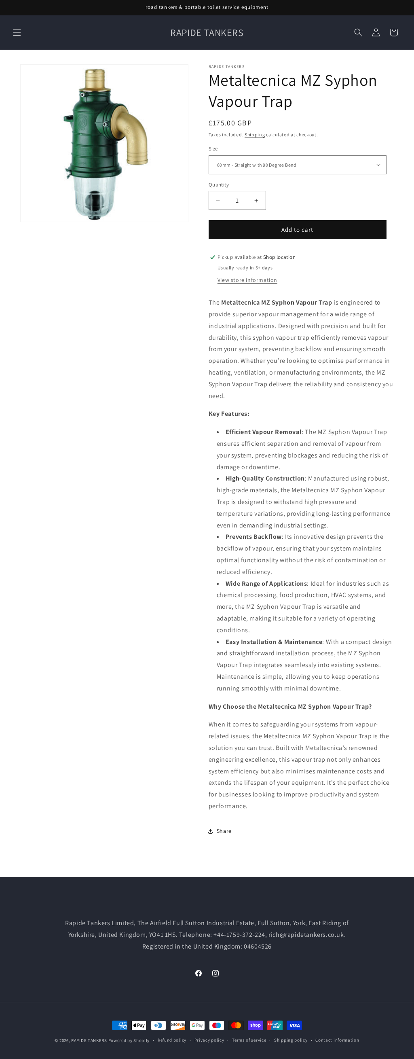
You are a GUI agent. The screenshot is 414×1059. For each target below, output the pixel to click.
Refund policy (172, 1040)
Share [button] (224, 830)
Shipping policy (291, 1040)
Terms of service (249, 1040)
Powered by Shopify (129, 1040)
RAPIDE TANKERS (89, 1040)
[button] (17, 32)
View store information (247, 280)
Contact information (337, 1040)
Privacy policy (209, 1040)
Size (213, 148)
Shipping (255, 134)
